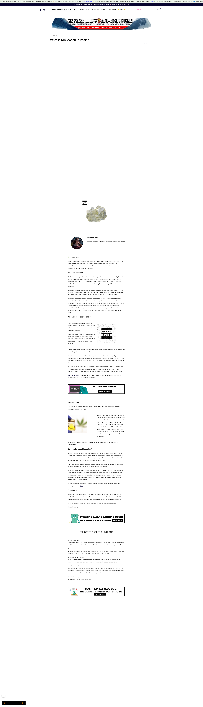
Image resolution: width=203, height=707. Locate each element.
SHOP (87, 9)
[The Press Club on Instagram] (44, 9)
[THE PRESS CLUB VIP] (96, 393)
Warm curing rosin (73, 375)
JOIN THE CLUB (94, 9)
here (81, 486)
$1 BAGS (139, 9)
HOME (82, 9)
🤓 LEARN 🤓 (121, 9)
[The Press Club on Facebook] (41, 9)
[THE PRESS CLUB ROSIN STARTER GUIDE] (96, 596)
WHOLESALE (112, 9)
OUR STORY (104, 9)
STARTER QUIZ (88, 1)
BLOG (152, 1)
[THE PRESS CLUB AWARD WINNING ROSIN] (96, 523)
